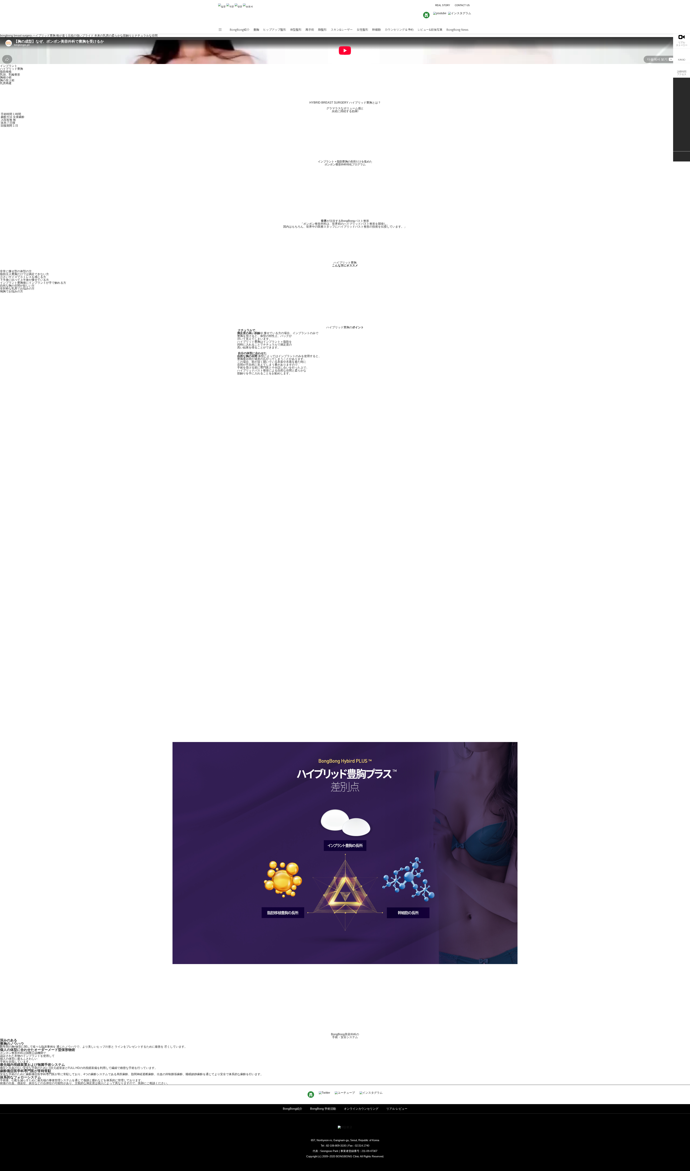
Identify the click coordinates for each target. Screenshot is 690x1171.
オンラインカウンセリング (361, 1108)
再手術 (309, 29)
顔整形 (322, 29)
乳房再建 (6, 83)
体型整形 (296, 29)
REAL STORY (442, 5)
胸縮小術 (6, 77)
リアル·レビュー (396, 1108)
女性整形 (362, 29)
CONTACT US (462, 5)
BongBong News (457, 29)
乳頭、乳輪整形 (10, 74)
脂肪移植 (6, 71)
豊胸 (256, 29)
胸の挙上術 (7, 80)
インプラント (8, 65)
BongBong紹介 (239, 29)
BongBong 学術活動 (323, 1108)
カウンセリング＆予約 (399, 29)
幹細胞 (376, 29)
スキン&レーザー (342, 29)
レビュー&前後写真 (429, 29)
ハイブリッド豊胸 (11, 68)
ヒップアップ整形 (274, 29)
